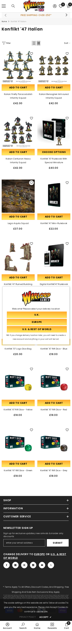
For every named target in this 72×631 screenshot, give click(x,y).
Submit (58, 543)
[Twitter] (51, 565)
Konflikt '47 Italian (18, 21)
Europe (39, 554)
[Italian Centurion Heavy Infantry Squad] (18, 131)
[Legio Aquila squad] (18, 196)
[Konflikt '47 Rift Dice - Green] (18, 443)
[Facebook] (6, 565)
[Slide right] (66, 15)
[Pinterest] (24, 565)
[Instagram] (15, 565)
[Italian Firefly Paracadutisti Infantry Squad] (18, 67)
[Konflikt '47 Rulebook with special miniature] (53, 131)
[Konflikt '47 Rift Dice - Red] (53, 382)
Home (4, 21)
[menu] (4, 6)
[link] (7, 625)
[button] (34, 43)
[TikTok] (33, 565)
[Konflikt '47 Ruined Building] (18, 257)
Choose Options (54, 152)
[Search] (13, 6)
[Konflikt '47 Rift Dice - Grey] (53, 443)
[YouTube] (42, 565)
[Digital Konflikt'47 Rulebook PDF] (53, 257)
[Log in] (55, 6)
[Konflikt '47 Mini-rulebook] (53, 196)
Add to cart (18, 87)
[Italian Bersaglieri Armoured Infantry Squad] (53, 67)
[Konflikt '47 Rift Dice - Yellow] (18, 382)
